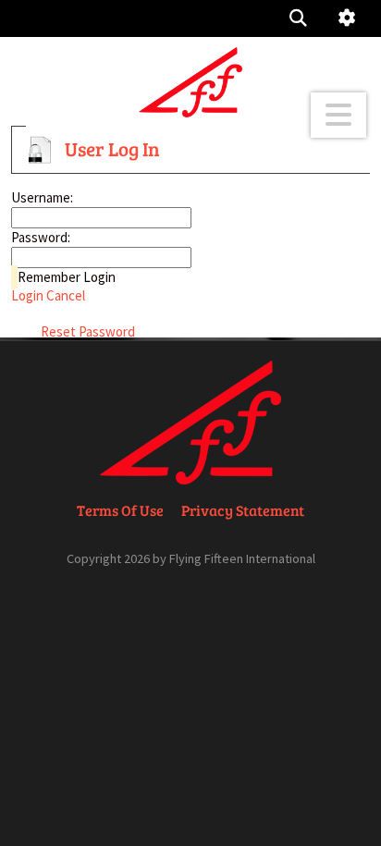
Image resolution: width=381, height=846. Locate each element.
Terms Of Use (120, 510)
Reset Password (88, 331)
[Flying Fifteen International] (190, 81)
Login (27, 295)
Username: (42, 197)
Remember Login (67, 277)
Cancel (65, 295)
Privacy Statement (242, 510)
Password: (40, 237)
